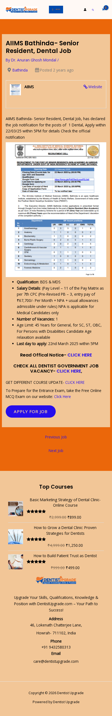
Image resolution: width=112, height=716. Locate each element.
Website (95, 86)
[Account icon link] (85, 9)
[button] (93, 9)
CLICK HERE (79, 355)
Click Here (62, 396)
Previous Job (56, 436)
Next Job (56, 450)
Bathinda (20, 70)
